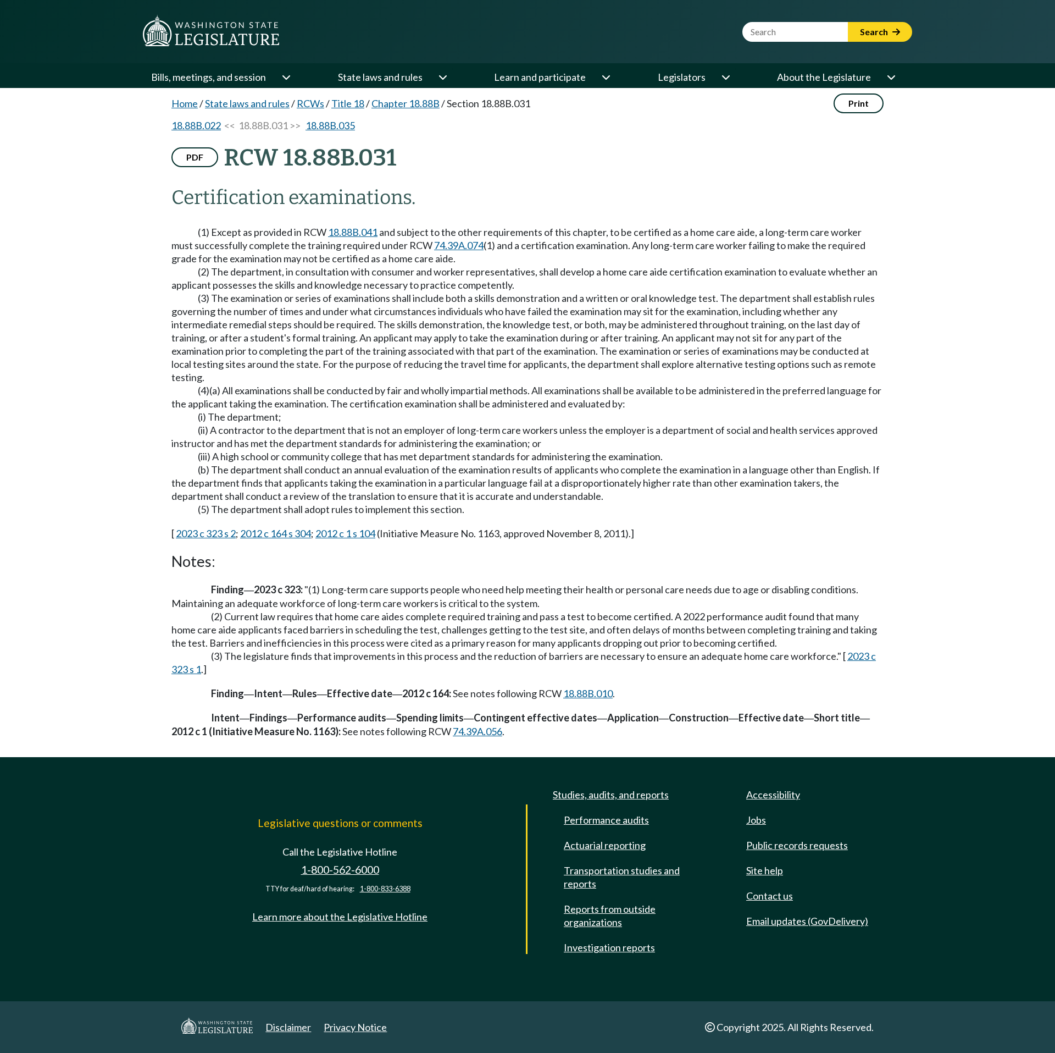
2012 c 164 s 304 (275, 533)
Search (875, 31)
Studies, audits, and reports (611, 795)
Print (858, 103)
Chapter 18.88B (405, 103)
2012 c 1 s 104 (345, 533)
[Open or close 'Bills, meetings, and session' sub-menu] (285, 77)
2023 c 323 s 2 (206, 533)
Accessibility (773, 795)
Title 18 (347, 103)
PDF (194, 157)
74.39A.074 (459, 245)
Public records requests (797, 845)
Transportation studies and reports (622, 877)
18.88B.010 (588, 693)
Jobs (756, 820)
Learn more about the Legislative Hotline (339, 917)
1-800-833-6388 (385, 889)
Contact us (769, 896)
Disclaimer (288, 1027)
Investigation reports (609, 947)
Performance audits (606, 820)
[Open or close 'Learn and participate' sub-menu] (605, 77)
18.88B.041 (352, 232)
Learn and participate (540, 77)
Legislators (682, 77)
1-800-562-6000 (340, 869)
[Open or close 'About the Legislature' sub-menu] (890, 77)
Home (184, 103)
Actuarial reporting (605, 845)
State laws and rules (380, 77)
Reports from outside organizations (610, 915)
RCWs (310, 103)
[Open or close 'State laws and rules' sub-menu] (442, 77)
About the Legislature (824, 77)
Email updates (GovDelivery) (807, 921)
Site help (764, 870)
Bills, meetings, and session (208, 77)
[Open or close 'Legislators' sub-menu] (725, 77)
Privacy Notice (355, 1027)
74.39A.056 (477, 731)
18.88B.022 (196, 125)
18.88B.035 (330, 125)
